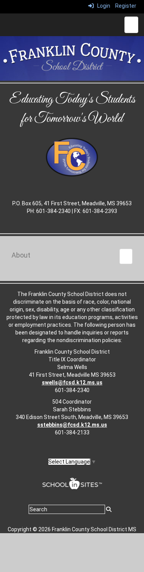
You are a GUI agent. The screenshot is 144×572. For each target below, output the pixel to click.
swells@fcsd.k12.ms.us (72, 382)
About (21, 255)
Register (125, 6)
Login (102, 6)
